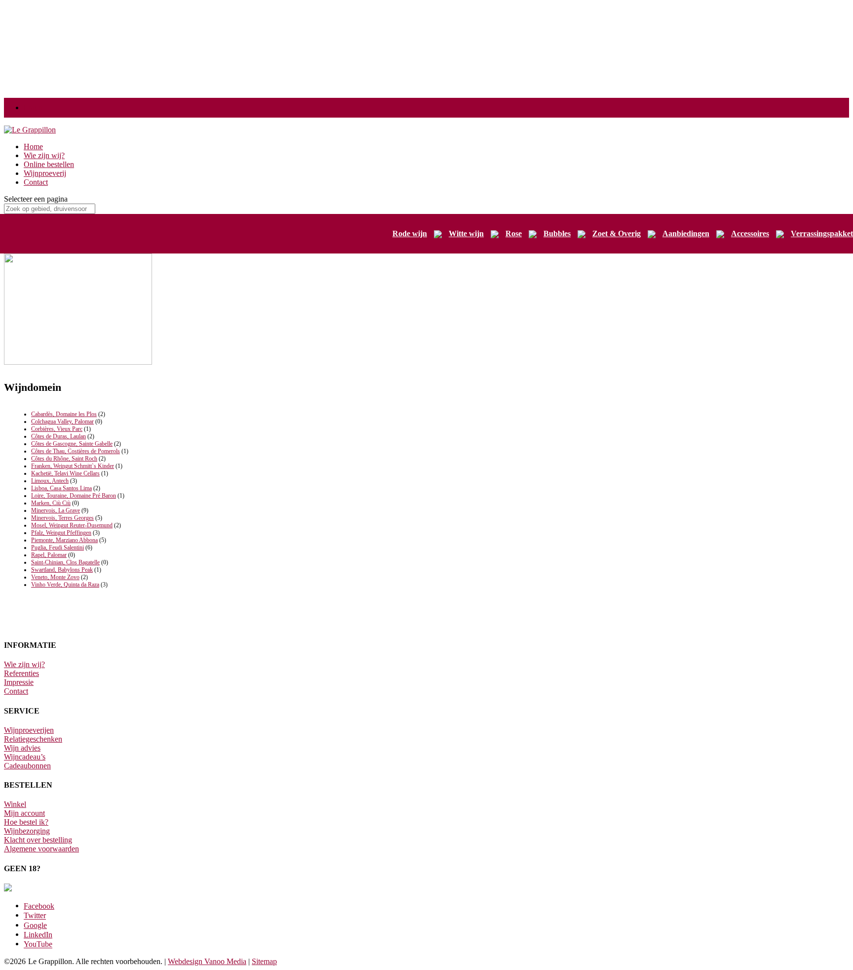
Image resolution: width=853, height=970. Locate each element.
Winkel (15, 804)
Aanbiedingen (685, 233)
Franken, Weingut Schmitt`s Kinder (72, 466)
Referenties (21, 673)
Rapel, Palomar (49, 554)
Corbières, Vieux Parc (56, 428)
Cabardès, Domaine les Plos (64, 414)
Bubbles (557, 233)
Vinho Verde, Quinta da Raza (65, 584)
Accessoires (750, 233)
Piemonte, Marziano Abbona (64, 540)
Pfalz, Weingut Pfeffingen (61, 532)
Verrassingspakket (822, 233)
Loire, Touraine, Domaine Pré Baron (73, 495)
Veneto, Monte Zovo (55, 577)
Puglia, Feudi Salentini (57, 547)
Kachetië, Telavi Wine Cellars (65, 473)
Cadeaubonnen (27, 765)
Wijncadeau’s (24, 757)
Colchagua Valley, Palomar (62, 421)
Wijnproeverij (45, 173)
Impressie (19, 682)
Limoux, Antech (50, 480)
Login (33, 107)
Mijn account (24, 813)
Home (33, 146)
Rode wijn (409, 233)
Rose (513, 233)
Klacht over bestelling (38, 840)
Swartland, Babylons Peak (62, 569)
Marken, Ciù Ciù (51, 503)
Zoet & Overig (616, 233)
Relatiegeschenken (33, 739)
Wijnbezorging (27, 831)
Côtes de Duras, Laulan (58, 436)
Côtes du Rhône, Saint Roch (64, 458)
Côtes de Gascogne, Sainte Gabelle (72, 443)
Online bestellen (49, 164)
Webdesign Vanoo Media (207, 961)
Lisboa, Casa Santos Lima (61, 488)
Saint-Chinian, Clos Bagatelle (65, 562)
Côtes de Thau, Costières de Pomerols (75, 451)
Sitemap (264, 961)
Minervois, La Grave (55, 510)
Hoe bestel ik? (26, 822)
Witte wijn (466, 233)
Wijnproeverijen (29, 730)
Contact (36, 182)
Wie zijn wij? (44, 155)
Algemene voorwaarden (41, 848)
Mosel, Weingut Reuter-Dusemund (72, 525)
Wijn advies (22, 748)
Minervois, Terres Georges (62, 517)
